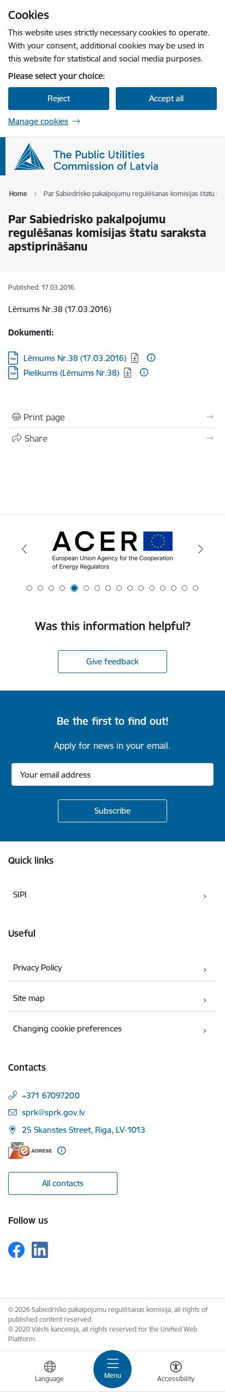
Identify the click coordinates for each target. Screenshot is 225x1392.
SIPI (20, 894)
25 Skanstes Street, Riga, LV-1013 (83, 1130)
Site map (29, 998)
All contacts (63, 1183)
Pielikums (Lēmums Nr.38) (71, 373)
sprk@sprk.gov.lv (53, 1112)
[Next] (200, 548)
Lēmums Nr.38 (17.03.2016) (74, 358)
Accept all (166, 98)
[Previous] (24, 548)
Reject (59, 98)
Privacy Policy (37, 967)
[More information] (151, 357)
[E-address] (30, 1150)
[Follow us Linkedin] (40, 1250)
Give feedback (112, 661)
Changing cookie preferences (67, 1028)
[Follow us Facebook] (16, 1250)
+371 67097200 (51, 1095)
